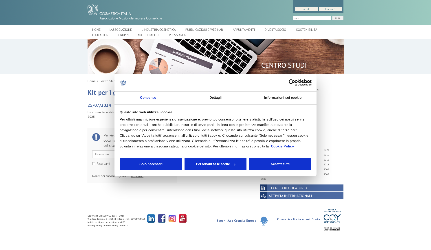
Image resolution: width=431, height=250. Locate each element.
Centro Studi (107, 81)
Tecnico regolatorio (288, 188)
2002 (263, 179)
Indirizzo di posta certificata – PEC (106, 222)
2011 (326, 164)
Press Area (177, 35)
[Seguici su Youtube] (183, 218)
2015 (326, 159)
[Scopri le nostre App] (265, 220)
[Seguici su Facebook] (161, 218)
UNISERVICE (105, 215)
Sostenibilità (307, 30)
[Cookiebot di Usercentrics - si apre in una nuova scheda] (292, 82)
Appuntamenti (244, 30)
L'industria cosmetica (159, 30)
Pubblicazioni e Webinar (204, 30)
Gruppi (123, 35)
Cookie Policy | (112, 225)
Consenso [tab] (148, 97)
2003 (326, 174)
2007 (326, 169)
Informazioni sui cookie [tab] (282, 97)
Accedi (306, 9)
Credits (124, 225)
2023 (326, 149)
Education (100, 35)
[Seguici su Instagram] (172, 218)
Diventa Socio (276, 30)
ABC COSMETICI (149, 35)
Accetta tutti (280, 164)
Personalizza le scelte (213, 164)
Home (96, 30)
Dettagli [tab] (215, 97)
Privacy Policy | (96, 225)
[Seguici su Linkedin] (151, 218)
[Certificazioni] (332, 219)
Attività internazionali (290, 195)
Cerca (338, 17)
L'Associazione (121, 30)
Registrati (330, 9)
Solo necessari (151, 164)
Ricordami (103, 164)
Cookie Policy (282, 146)
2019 (326, 154)
